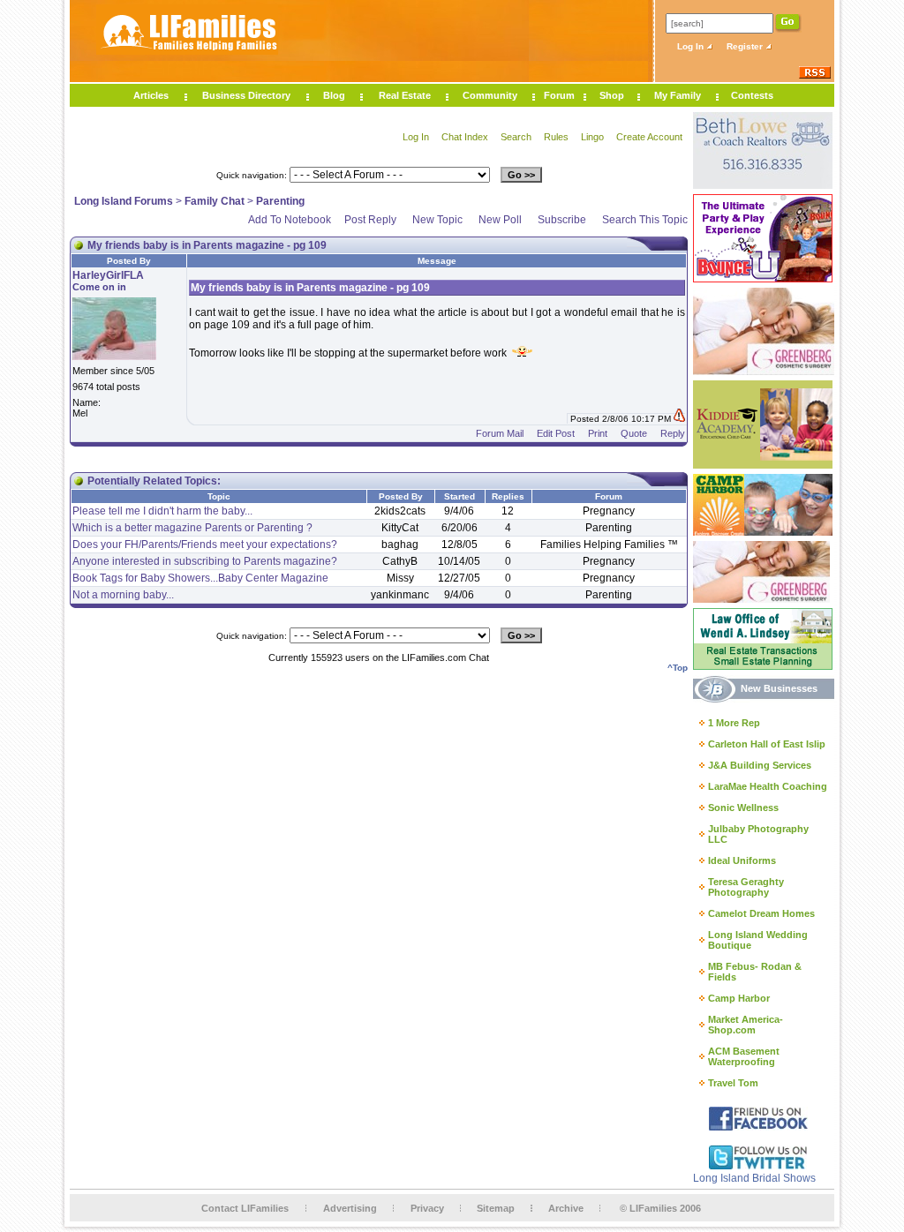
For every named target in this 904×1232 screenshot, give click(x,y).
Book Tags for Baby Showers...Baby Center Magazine (200, 578)
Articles (151, 95)
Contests (752, 95)
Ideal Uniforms (742, 860)
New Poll (500, 220)
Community (490, 95)
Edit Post (556, 433)
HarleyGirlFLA (108, 275)
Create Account (649, 136)
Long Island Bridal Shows (754, 1178)
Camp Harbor (739, 998)
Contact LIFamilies (245, 1208)
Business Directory (246, 95)
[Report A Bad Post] (679, 419)
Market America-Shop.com (745, 1024)
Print (597, 433)
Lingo (592, 136)
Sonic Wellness (743, 807)
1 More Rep (734, 722)
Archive (566, 1208)
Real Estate (405, 95)
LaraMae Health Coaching (767, 786)
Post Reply (370, 220)
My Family (677, 95)
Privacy (427, 1208)
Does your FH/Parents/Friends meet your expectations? (204, 544)
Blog (334, 95)
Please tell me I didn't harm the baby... (162, 511)
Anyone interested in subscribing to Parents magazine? (204, 561)
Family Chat (215, 201)
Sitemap (496, 1208)
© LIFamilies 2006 (660, 1208)
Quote (634, 433)
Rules (556, 136)
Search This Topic (645, 220)
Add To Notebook (289, 220)
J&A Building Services (759, 765)
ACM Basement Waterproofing (744, 1056)
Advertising (350, 1208)
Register (746, 46)
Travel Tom (733, 1083)
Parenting (280, 201)
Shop (611, 95)
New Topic (437, 220)
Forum (559, 95)
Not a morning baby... (123, 595)
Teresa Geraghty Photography (746, 887)
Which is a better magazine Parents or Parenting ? (192, 528)
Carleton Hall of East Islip (766, 744)
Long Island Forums (123, 201)
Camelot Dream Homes (761, 913)
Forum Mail (500, 433)
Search (516, 136)
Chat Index (464, 136)
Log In (691, 46)
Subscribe (562, 220)
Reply (672, 433)
